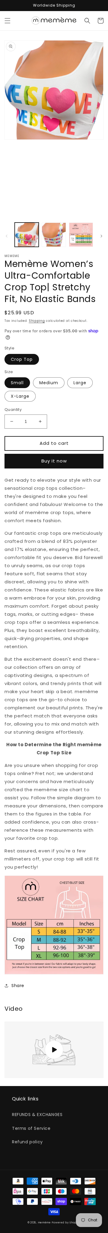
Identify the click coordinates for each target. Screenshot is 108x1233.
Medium (48, 383)
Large (80, 383)
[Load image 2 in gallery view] (54, 235)
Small (17, 383)
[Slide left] (6, 236)
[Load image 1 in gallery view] (27, 235)
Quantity (13, 409)
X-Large (20, 396)
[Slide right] (101, 236)
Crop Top (22, 359)
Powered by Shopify (66, 1222)
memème (44, 1222)
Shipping (37, 321)
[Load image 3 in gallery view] (81, 235)
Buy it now (54, 461)
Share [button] (17, 986)
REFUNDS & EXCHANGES (37, 1115)
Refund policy (27, 1142)
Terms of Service (31, 1128)
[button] (7, 20)
